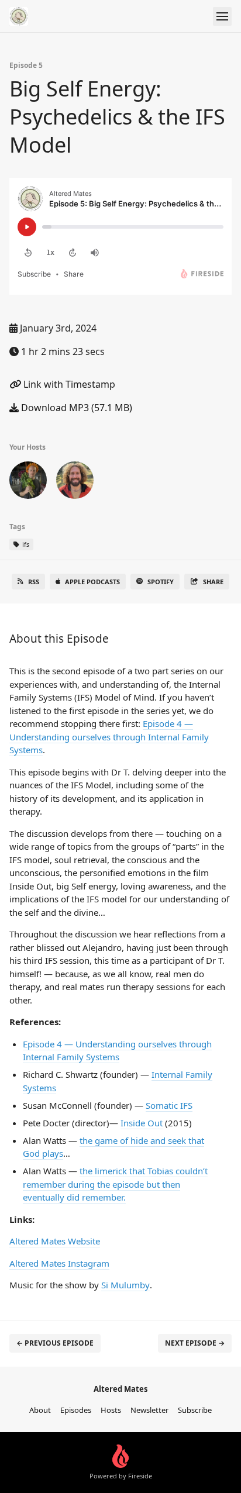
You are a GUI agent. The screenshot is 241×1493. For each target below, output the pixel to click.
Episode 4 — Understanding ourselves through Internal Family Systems (109, 737)
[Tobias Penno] (75, 482)
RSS (33, 581)
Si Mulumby (125, 1285)
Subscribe (195, 1410)
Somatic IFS (169, 1105)
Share (213, 581)
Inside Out (141, 1123)
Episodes (75, 1410)
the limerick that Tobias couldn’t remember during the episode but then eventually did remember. (115, 1184)
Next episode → (195, 1343)
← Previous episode (55, 1343)
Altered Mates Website (54, 1241)
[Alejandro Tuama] (28, 482)
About (40, 1410)
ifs (24, 544)
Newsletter (149, 1410)
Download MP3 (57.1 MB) (75, 407)
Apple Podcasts (92, 581)
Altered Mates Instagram (59, 1263)
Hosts (111, 1410)
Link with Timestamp (68, 384)
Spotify (160, 581)
